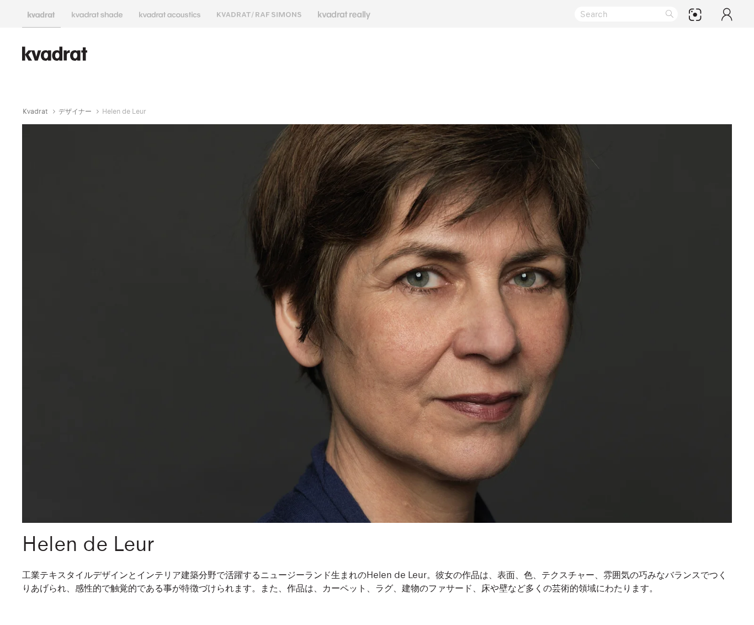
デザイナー (75, 111)
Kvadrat (35, 111)
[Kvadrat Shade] (97, 14)
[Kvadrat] (41, 14)
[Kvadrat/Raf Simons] (259, 14)
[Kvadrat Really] (344, 14)
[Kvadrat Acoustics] (170, 14)
